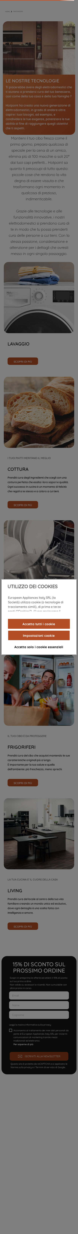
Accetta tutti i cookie (39, 624)
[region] (39, 617)
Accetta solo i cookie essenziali (38, 647)
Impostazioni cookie (39, 635)
